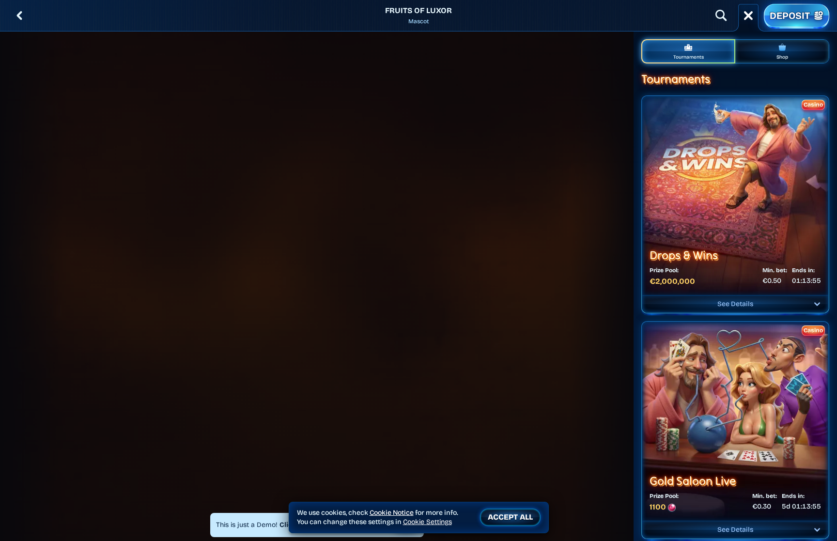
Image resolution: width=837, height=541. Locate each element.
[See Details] (817, 304)
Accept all (510, 517)
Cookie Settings (427, 522)
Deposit (790, 15)
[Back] (19, 15)
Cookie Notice (392, 513)
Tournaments (688, 57)
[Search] (721, 15)
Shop (782, 57)
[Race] (748, 15)
